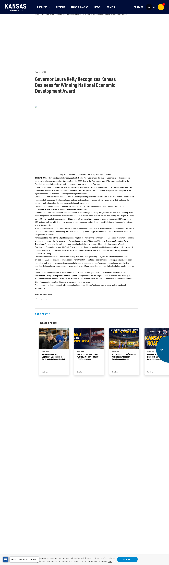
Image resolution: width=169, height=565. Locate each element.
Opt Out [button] (117, 561)
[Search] (154, 7)
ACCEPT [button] (127, 559)
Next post (41, 314)
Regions (60, 7)
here (110, 561)
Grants (111, 7)
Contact (138, 7)
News (97, 7)
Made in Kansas (79, 7)
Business (42, 7)
